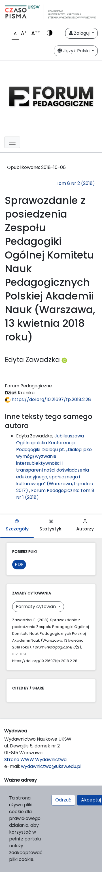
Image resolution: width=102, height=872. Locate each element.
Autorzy (85, 529)
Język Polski (76, 50)
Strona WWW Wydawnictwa (35, 759)
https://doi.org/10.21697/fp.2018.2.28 (50, 399)
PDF (19, 564)
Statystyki (51, 529)
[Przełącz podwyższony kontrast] (49, 33)
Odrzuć (63, 800)
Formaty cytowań (36, 606)
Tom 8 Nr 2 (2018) (75, 183)
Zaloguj (82, 33)
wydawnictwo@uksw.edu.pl (51, 766)
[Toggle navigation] (12, 142)
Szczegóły (17, 529)
